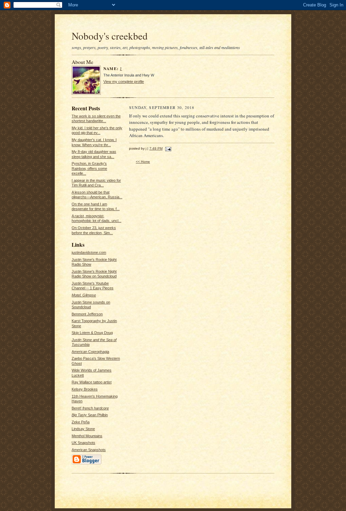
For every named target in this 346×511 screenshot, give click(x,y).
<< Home (143, 161)
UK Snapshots (83, 443)
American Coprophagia (90, 352)
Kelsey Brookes (85, 389)
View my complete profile (123, 82)
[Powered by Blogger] (86, 463)
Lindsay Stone (83, 429)
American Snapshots (89, 450)
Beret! (90, 408)
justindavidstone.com (89, 252)
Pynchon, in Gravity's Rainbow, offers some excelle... (89, 168)
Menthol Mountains (87, 436)
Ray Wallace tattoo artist (92, 382)
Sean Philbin (90, 415)
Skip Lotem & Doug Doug (92, 333)
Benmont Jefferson (87, 314)
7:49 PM (156, 148)
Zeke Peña (81, 422)
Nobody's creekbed (110, 35)
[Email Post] (167, 148)
